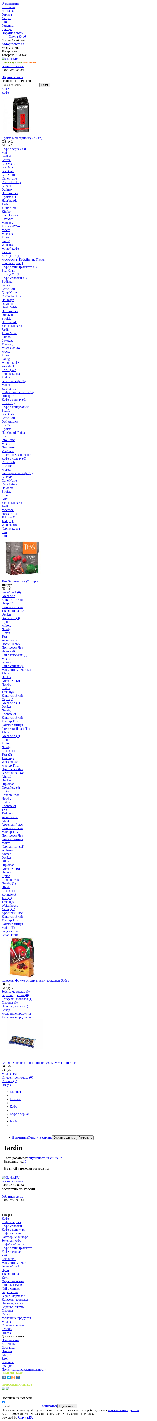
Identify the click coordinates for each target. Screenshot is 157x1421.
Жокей (6, 252)
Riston (6, 633)
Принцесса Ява (12, 647)
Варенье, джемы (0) (15, 995)
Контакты (8, 7)
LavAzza (7, 219)
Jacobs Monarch (12, 326)
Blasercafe (8, 163)
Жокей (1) (8, 366)
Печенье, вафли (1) (15, 1006)
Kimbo (6, 211)
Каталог (15, 1099)
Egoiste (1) (9, 197)
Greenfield (8, 596)
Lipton (6, 622)
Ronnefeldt (9, 714)
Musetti (6, 237)
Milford (6, 625)
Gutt (4, 499)
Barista (6, 160)
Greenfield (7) (11, 736)
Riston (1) (8, 750)
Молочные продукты (16, 1013)
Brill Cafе (8, 171)
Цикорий (8, 396)
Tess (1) (7, 898)
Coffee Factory (11, 182)
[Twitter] (9, 1377)
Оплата (7, 14)
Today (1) (8, 521)
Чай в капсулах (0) (14, 655)
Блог (5, 22)
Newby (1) (9, 883)
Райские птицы (12, 725)
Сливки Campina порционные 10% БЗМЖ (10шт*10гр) (40, 1062)
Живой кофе (10, 248)
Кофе (5, 88)
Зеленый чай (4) (13, 773)
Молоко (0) (9, 1073)
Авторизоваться (13, 44)
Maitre (6, 152)
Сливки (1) (9, 1081)
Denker (6, 614)
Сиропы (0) (10, 1002)
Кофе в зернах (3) (14, 149)
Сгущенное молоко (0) (17, 1077)
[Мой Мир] (18, 1377)
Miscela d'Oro (11, 226)
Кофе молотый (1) (14, 278)
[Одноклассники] (13, 1377)
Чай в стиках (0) (13, 666)
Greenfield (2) (11, 680)
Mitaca (6, 443)
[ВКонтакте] (4, 1377)
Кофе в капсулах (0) (15, 407)
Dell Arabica (10, 193)
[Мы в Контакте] (7, 1389)
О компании (10, 3)
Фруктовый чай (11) (16, 728)
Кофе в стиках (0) (14, 399)
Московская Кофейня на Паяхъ (23, 259)
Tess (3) (7, 754)
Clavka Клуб (17, 36)
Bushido (7, 477)
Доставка (8, 10)
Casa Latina (9, 484)
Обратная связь (12, 33)
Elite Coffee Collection (16, 454)
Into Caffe (8, 440)
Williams (7, 244)
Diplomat (8, 784)
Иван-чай (8, 651)
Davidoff (7, 303)
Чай (4, 532)
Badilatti (7, 156)
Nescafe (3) (9, 513)
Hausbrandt (9, 200)
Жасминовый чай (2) (16, 669)
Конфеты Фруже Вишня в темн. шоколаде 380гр (35, 980)
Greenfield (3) (11, 618)
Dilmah (6, 861)
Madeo (6, 384)
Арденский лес (12, 824)
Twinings (8, 692)
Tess (4, 636)
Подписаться (48, 1406)
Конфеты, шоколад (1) (17, 999)
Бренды (7, 29)
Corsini (6, 186)
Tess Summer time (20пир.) (20, 581)
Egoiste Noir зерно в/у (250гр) (22, 138)
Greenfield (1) (11, 703)
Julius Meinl (9, 208)
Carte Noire (9, 178)
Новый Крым (11, 644)
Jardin (5, 204)
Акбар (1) (8, 909)
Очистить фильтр (40, 1137)
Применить (20, 1137)
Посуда (7, 1085)
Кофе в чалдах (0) (14, 458)
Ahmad (6, 673)
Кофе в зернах (19, 1114)
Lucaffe (7, 466)
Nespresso (8, 447)
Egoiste (6, 318)
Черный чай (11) (13, 846)
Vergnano (8, 451)
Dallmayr (8, 189)
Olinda (6, 887)
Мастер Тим (10, 721)
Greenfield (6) (11, 868)
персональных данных (123, 1410)
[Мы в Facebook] (3, 1389)
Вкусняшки (10, 931)
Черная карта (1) (13, 263)
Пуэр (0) (7, 603)
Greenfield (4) (11, 787)
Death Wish (9, 307)
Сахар (6, 1010)
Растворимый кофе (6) (17, 473)
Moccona (8, 233)
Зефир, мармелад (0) (16, 991)
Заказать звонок (13, 66)
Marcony (7, 222)
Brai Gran (8, 167)
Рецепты (8, 25)
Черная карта (11, 373)
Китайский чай (12, 599)
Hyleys (6, 872)
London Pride (10, 795)
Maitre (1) (8, 927)
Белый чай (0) (11, 592)
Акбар (6, 820)
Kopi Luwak (10, 215)
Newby (6, 629)
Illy (4, 436)
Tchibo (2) (8, 517)
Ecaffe (6, 425)
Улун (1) (7, 699)
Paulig (6, 241)
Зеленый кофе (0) (14, 381)
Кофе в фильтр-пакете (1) (19, 267)
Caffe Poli (8, 174)
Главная (15, 1091)
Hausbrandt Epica (13, 432)
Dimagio (7, 314)
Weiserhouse (10, 640)
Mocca (6, 230)
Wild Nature (9, 524)
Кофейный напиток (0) (18, 392)
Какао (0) (8, 403)
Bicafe (6, 410)
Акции (6, 18)
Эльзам (7, 662)
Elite (5, 495)
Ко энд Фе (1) (11, 256)
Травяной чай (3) (13, 610)
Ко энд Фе (9, 370)
